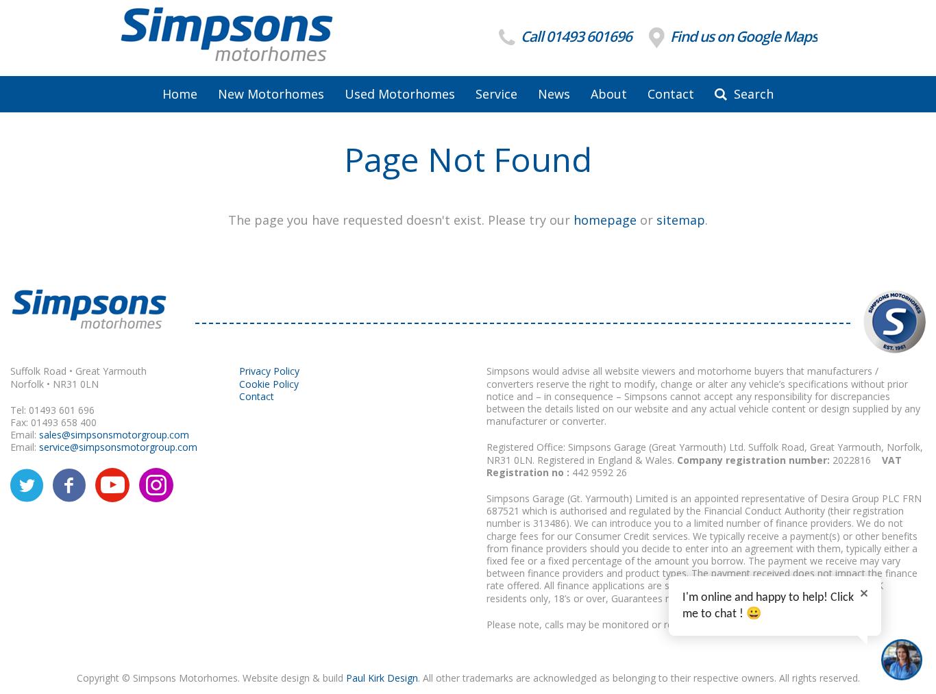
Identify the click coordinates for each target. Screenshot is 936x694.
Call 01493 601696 (575, 36)
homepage (605, 220)
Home (179, 94)
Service (496, 94)
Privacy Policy (269, 370)
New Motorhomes (271, 94)
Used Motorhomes (400, 94)
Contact (671, 94)
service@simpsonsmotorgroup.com (118, 447)
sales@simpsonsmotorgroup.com (114, 434)
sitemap (680, 220)
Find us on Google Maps (742, 36)
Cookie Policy (269, 384)
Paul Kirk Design (382, 677)
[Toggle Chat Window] (901, 659)
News (554, 94)
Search (752, 94)
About (609, 94)
